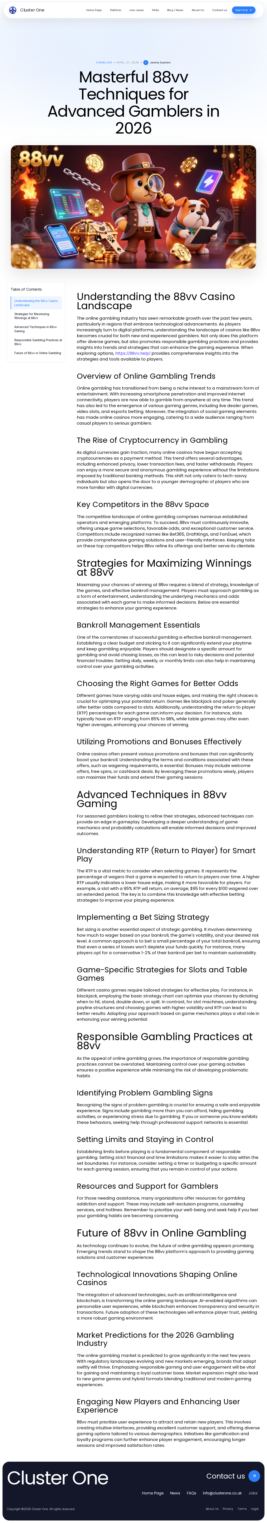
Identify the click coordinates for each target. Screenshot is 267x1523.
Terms (242, 1509)
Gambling (104, 62)
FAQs (191, 1493)
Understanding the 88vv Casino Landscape (36, 303)
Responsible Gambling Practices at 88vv (38, 342)
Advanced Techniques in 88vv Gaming (35, 329)
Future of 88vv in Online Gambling (37, 353)
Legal (254, 1509)
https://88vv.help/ (132, 353)
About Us (212, 1509)
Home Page (153, 1493)
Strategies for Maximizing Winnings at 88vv (31, 316)
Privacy (228, 1509)
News (175, 1493)
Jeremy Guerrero (160, 62)
